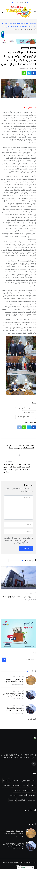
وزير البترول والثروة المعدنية (27, 795)
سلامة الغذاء (7, 785)
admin (34, 68)
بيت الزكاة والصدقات (20, 407)
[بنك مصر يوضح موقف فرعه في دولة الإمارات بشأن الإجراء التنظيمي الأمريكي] (31, 695)
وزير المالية (12, 800)
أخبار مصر (33, 593)
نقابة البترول (26, 790)
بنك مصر (32, 407)
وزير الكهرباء (21, 800)
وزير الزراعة (13, 795)
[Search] (2, 11)
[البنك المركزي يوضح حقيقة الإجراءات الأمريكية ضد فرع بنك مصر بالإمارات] (31, 680)
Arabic (20, 867)
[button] (6, 560)
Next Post (9, 462)
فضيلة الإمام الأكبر (29, 412)
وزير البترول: (17, 790)
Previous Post (26, 443)
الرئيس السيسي (14, 780)
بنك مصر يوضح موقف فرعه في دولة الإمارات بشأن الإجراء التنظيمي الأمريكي (13, 695)
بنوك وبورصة (27, 593)
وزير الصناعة (31, 800)
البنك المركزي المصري (28, 780)
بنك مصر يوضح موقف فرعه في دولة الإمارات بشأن (19, 596)
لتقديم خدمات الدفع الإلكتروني (25, 416)
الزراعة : (5, 780)
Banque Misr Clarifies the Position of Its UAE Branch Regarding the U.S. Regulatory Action (14, 711)
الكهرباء (32, 785)
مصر (33, 790)
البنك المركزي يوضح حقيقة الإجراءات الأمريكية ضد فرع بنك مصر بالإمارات (14, 681)
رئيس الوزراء (16, 785)
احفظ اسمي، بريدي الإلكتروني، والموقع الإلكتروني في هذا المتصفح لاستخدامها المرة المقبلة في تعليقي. (17, 540)
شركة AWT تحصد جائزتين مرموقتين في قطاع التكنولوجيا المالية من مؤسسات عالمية (19, 446)
